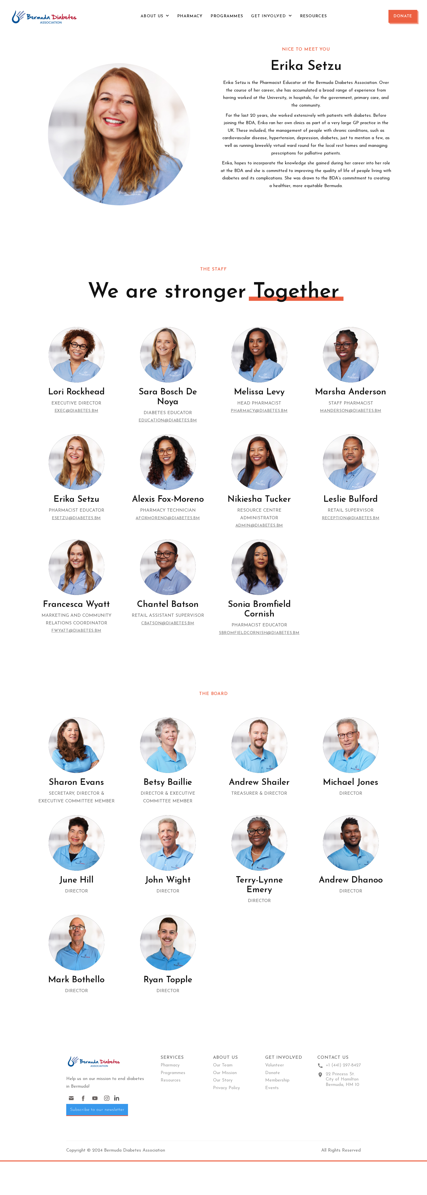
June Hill (76, 880)
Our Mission (225, 1073)
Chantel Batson (168, 604)
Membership (277, 1080)
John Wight (168, 880)
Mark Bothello (76, 980)
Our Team (223, 1065)
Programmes (227, 16)
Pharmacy (190, 16)
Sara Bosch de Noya (168, 397)
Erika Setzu (76, 499)
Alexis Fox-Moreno (168, 499)
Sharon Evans (76, 782)
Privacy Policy (226, 1088)
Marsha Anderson (350, 392)
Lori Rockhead (76, 392)
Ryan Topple (168, 980)
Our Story (223, 1080)
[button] (155, 16)
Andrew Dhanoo (351, 880)
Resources (313, 16)
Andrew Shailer (259, 782)
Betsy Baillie (168, 782)
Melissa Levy (259, 392)
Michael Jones (350, 782)
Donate (402, 16)
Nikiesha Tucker (259, 499)
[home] (44, 16)
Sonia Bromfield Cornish (259, 609)
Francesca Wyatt (76, 604)
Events (272, 1088)
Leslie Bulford (350, 499)
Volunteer (274, 1065)
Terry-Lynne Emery (259, 885)
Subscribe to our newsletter (97, 1110)
